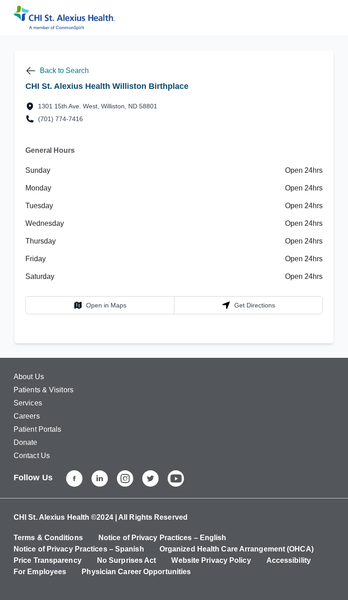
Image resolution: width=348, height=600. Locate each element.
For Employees (40, 572)
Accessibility (288, 560)
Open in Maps (99, 305)
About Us (29, 376)
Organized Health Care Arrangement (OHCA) (237, 549)
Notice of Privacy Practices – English (162, 537)
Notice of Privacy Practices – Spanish (79, 549)
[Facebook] (74, 478)
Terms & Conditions (48, 537)
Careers (27, 416)
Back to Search (64, 70)
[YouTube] (176, 478)
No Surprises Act (126, 560)
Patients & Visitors (43, 390)
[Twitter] (150, 478)
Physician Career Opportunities (136, 572)
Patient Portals (38, 429)
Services (28, 403)
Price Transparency (48, 560)
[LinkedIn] (100, 478)
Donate (26, 442)
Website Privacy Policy (211, 560)
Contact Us (32, 455)
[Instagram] (125, 478)
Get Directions (248, 305)
